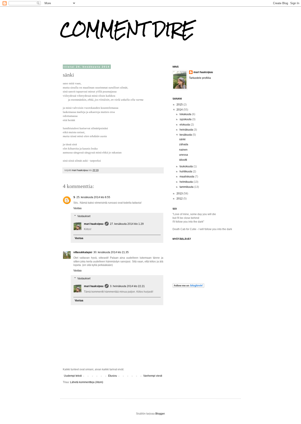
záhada (183, 144)
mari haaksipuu (93, 223)
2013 (180, 193)
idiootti (183, 159)
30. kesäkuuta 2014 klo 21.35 (111, 252)
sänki (182, 139)
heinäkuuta (187, 129)
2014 (180, 109)
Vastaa (77, 208)
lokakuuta (186, 114)
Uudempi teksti (73, 375)
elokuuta (185, 124)
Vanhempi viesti (152, 375)
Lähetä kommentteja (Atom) (86, 382)
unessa (183, 154)
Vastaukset (83, 216)
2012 (180, 198)
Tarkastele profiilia (200, 77)
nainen (183, 149)
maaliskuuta (187, 176)
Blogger (160, 413)
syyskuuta (186, 119)
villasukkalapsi (82, 252)
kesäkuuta (186, 134)
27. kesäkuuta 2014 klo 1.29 (127, 223)
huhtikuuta (186, 171)
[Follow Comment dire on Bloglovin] (188, 286)
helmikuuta (186, 181)
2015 (180, 104)
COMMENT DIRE (127, 29)
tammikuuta (187, 186)
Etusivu (112, 375)
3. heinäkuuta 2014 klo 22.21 (127, 286)
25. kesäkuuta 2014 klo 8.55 (93, 197)
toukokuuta (186, 166)
